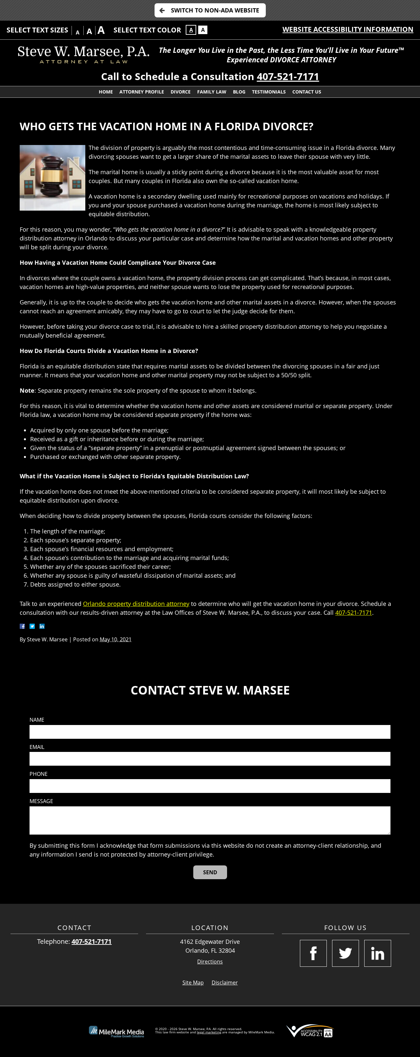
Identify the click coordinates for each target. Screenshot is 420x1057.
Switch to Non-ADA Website (215, 10)
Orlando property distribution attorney (136, 604)
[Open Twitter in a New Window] (345, 953)
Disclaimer (225, 982)
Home (106, 92)
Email (37, 747)
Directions (210, 961)
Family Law (211, 92)
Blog (239, 92)
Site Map (193, 982)
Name (37, 719)
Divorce (181, 92)
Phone (39, 774)
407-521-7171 (288, 76)
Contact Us (306, 92)
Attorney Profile (141, 92)
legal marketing (209, 1032)
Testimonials (269, 92)
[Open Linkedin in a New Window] (377, 953)
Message (41, 801)
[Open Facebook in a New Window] (313, 953)
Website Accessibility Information (348, 29)
